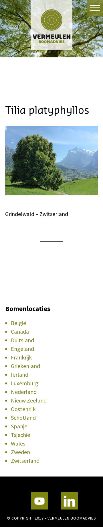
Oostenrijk (23, 409)
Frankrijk (21, 357)
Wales (18, 443)
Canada (20, 331)
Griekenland (25, 366)
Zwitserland (25, 460)
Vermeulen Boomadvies (51, 25)
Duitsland (22, 340)
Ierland (19, 374)
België (18, 322)
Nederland (24, 391)
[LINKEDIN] (69, 501)
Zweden (20, 452)
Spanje (19, 426)
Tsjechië (20, 434)
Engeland (22, 348)
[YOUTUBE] (39, 501)
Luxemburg (24, 383)
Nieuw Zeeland (29, 400)
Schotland (23, 417)
